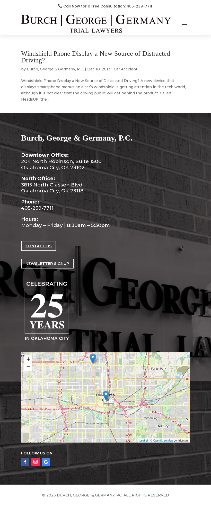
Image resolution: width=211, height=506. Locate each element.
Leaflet (143, 440)
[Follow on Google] (46, 462)
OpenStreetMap (163, 440)
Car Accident (125, 69)
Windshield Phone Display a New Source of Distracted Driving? (95, 57)
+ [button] (28, 359)
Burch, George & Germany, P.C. (55, 69)
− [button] (28, 367)
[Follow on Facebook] (25, 462)
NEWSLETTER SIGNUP (47, 263)
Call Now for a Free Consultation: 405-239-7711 (107, 6)
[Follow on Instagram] (35, 462)
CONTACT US (38, 245)
